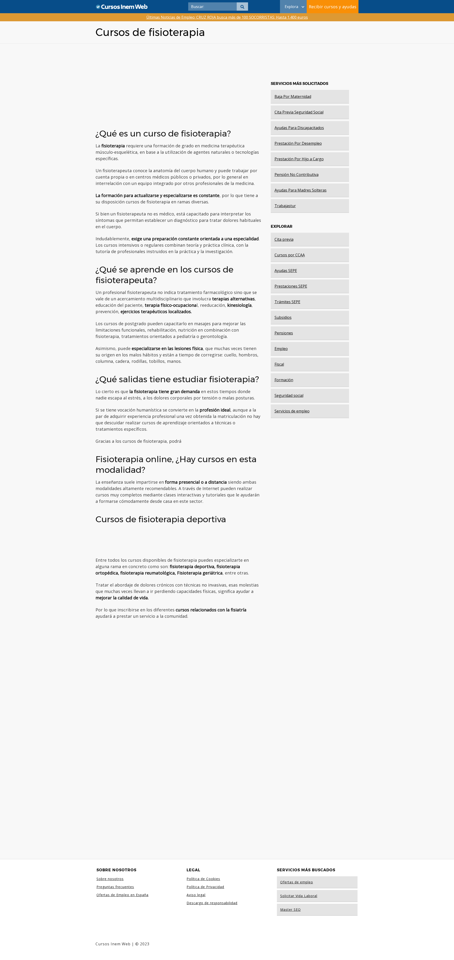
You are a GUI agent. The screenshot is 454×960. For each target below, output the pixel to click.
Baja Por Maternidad (293, 96)
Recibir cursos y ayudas (332, 6)
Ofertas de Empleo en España (122, 895)
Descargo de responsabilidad (212, 903)
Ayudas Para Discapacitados (299, 127)
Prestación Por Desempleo (298, 143)
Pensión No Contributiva (297, 174)
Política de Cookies (203, 879)
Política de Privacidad (205, 887)
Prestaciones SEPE (291, 286)
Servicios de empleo (292, 411)
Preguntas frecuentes (115, 887)
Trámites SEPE (287, 301)
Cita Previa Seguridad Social (299, 112)
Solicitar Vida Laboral (298, 896)
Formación (284, 379)
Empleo (281, 348)
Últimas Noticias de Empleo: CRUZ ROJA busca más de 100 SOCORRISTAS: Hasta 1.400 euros (227, 17)
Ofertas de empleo (296, 882)
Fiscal (279, 364)
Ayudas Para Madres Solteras (301, 190)
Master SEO (290, 909)
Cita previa (284, 239)
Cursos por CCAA (290, 255)
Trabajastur (285, 205)
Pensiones (284, 333)
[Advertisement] (178, 84)
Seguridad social (289, 395)
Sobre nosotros (110, 879)
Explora (291, 6)
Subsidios (283, 317)
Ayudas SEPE (286, 270)
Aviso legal (196, 895)
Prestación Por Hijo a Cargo (299, 159)
